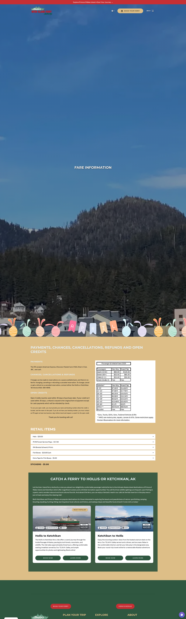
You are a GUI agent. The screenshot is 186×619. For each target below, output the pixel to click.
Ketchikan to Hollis (110, 535)
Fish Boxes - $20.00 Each (42, 453)
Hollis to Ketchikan (48, 535)
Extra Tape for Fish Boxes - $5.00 (45, 458)
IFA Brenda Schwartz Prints (43, 447)
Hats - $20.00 (38, 436)
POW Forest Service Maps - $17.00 (46, 442)
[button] (182, 615)
